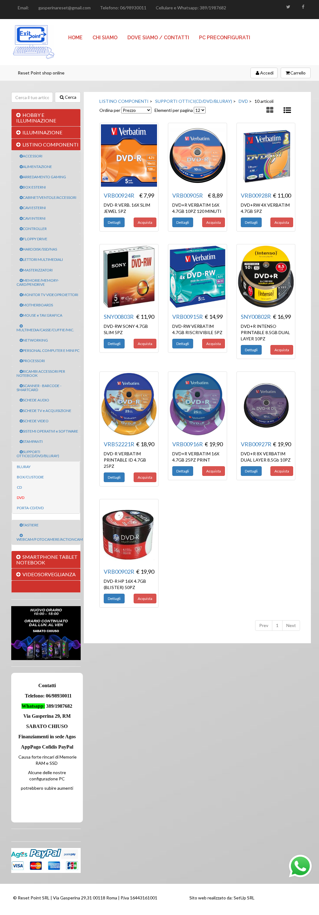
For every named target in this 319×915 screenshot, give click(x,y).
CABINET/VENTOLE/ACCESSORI (49, 197)
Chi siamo (105, 38)
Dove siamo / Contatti (158, 38)
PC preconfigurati (224, 38)
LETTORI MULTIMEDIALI (43, 259)
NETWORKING (35, 340)
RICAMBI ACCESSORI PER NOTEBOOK (41, 373)
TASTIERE (31, 525)
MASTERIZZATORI (38, 270)
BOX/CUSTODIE (30, 477)
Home (75, 38)
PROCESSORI (34, 360)
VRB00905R (187, 195)
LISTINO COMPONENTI (50, 144)
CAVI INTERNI (34, 218)
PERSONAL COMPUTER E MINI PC (51, 350)
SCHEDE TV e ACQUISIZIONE (47, 410)
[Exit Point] (33, 42)
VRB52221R (119, 444)
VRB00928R (256, 195)
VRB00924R (119, 195)
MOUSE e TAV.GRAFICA (42, 315)
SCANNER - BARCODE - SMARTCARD (39, 387)
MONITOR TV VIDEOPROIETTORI (50, 294)
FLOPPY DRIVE (35, 239)
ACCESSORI (32, 156)
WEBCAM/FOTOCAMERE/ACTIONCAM (50, 539)
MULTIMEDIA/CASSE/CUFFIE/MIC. (45, 330)
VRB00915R (187, 316)
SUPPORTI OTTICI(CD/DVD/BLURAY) (38, 453)
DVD (20, 497)
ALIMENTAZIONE (37, 166)
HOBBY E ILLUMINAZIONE (36, 117)
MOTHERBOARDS (38, 305)
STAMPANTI (33, 441)
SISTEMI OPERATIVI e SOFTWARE (50, 431)
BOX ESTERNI (34, 187)
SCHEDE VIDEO (36, 421)
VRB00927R (256, 444)
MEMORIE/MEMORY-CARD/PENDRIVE (38, 282)
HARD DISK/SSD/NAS (40, 249)
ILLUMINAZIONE (42, 132)
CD (19, 487)
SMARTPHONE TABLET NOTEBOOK (47, 559)
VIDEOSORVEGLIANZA (49, 574)
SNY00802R (256, 316)
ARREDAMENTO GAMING (44, 177)
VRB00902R (119, 571)
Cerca (70, 97)
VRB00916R (187, 444)
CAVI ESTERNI (34, 207)
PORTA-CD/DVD (30, 507)
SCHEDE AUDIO (36, 400)
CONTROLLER (35, 228)
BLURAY (24, 466)
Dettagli (114, 222)
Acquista (145, 222)
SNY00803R (119, 316)
